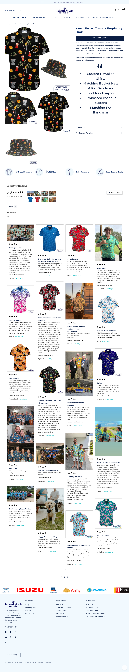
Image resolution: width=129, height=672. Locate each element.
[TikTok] (17, 637)
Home (7, 24)
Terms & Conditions (63, 608)
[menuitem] (20, 17)
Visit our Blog (61, 613)
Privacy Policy (61, 610)
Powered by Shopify (44, 662)
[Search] (119, 10)
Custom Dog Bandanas (45, 548)
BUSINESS (90, 601)
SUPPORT (29, 601)
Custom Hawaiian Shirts (16, 275)
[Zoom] (65, 31)
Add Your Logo (92, 610)
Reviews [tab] (10, 206)
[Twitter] (12, 632)
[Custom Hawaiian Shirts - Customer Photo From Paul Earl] (52, 199)
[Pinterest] (12, 637)
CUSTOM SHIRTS (19, 18)
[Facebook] (7, 632)
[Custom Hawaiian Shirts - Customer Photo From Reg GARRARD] (37, 199)
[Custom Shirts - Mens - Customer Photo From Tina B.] (30, 193)
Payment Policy (62, 616)
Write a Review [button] (115, 192)
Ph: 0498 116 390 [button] (11, 627)
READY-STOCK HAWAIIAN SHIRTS (101, 18)
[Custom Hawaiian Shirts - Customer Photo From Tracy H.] (37, 193)
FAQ (27, 605)
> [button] (71, 577)
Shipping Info (30, 608)
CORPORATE (54, 18)
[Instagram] (17, 632)
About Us (59, 605)
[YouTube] (7, 637)
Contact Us (29, 613)
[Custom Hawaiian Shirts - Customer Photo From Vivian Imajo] (30, 199)
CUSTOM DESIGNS (38, 18)
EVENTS (67, 18)
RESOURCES (61, 601)
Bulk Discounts (92, 608)
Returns (28, 610)
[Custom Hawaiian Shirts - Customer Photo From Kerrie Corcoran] (45, 193)
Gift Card (89, 605)
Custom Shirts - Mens (103, 548)
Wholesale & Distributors (95, 616)
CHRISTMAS (79, 18)
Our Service (81, 128)
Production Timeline (84, 133)
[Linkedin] (7, 642)
